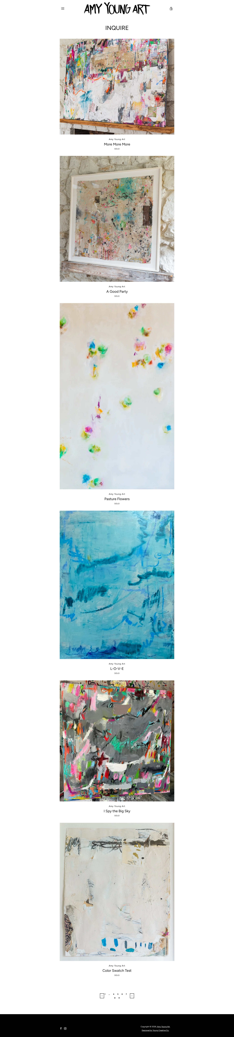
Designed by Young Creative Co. (155, 1030)
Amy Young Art (163, 1026)
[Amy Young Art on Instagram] (65, 1028)
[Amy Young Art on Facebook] (61, 1028)
